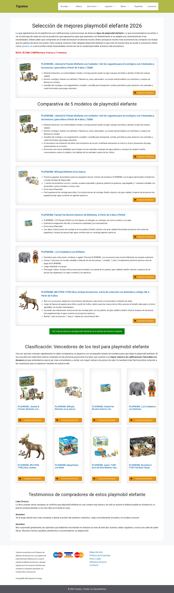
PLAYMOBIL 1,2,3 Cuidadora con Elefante (63, 252)
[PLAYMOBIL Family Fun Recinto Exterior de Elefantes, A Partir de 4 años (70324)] (28, 223)
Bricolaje (64, 6)
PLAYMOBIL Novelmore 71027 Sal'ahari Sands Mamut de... (140, 466)
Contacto (94, 565)
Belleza (79, 6)
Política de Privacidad (100, 555)
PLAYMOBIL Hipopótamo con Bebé (66, 466)
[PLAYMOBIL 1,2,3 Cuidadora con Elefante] (28, 257)
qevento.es (27, 46)
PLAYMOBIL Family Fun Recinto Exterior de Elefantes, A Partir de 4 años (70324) (83, 214)
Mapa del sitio (96, 552)
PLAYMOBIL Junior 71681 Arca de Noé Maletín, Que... (105, 466)
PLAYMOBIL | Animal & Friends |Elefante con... (29, 407)
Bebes (123, 6)
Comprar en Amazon (145, 93)
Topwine (22, 6)
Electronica (91, 6)
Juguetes (108, 6)
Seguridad (138, 6)
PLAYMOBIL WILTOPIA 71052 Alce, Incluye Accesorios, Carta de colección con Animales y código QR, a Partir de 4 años (95, 294)
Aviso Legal (95, 558)
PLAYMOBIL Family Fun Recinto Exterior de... (103, 407)
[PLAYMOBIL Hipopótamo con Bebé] (68, 447)
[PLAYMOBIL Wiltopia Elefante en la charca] (28, 177)
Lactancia (152, 6)
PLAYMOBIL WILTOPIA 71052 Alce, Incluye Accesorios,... (28, 466)
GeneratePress (100, 589)
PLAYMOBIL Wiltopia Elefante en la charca (63, 171)
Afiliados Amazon (98, 562)
